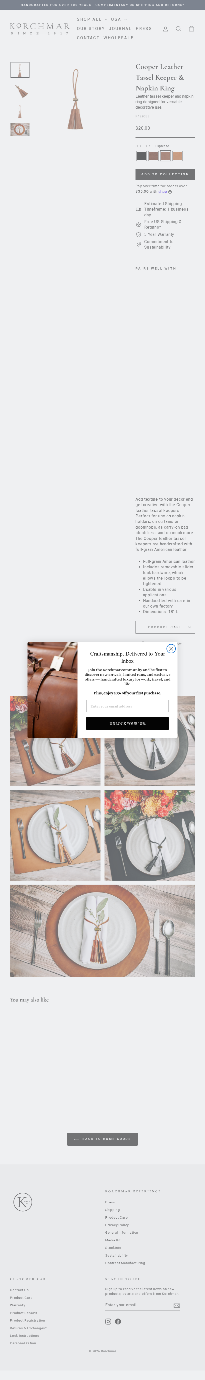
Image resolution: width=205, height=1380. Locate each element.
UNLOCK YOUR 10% (128, 723)
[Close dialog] (171, 648)
